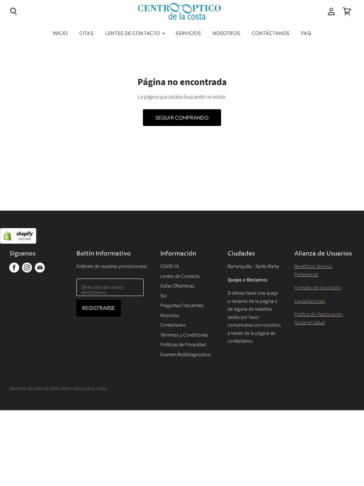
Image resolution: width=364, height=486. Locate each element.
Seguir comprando (182, 117)
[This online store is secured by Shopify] (182, 236)
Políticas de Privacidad (183, 344)
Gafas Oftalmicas (177, 286)
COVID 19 (169, 266)
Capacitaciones (309, 301)
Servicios (188, 33)
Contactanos (173, 325)
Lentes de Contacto (133, 33)
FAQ (306, 33)
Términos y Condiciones (184, 335)
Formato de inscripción (317, 287)
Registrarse (99, 308)
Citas (86, 33)
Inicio (60, 33)
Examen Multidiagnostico (185, 354)
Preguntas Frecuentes (182, 305)
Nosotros (226, 33)
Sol (163, 296)
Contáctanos (271, 33)
